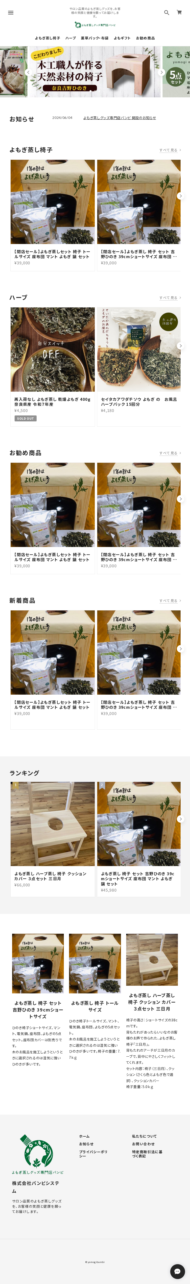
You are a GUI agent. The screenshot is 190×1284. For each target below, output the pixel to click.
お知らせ (86, 1144)
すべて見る (169, 149)
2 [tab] (95, 91)
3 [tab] (99, 91)
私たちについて (144, 1136)
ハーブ (70, 38)
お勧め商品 (145, 38)
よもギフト (122, 38)
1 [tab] (90, 91)
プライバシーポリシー (93, 1154)
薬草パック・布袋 (95, 38)
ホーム (84, 1136)
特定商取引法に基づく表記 (147, 1154)
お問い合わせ (143, 1144)
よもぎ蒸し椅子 (47, 38)
